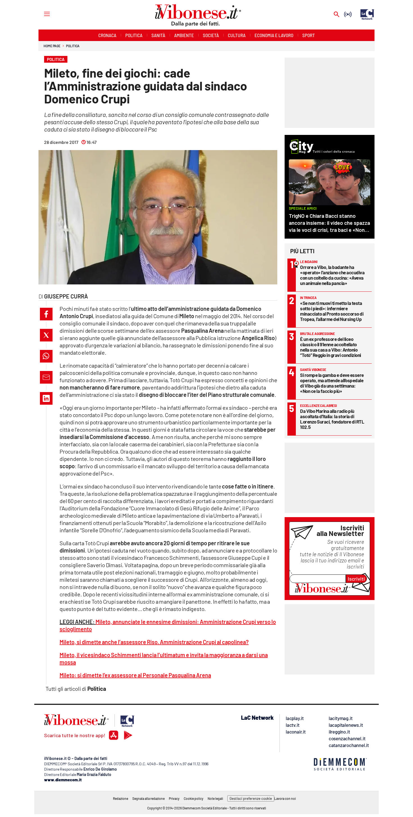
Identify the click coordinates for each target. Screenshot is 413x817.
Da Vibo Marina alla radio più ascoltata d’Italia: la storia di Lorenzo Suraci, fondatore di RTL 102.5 (332, 419)
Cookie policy (193, 798)
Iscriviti (356, 579)
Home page (52, 46)
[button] (46, 314)
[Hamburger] (41, 13)
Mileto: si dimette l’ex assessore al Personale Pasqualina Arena (135, 675)
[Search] (336, 15)
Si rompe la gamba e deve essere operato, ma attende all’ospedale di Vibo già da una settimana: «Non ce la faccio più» (332, 383)
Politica (73, 46)
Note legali (215, 798)
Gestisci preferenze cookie (251, 798)
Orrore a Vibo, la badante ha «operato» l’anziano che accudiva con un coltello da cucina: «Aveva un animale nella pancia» (332, 275)
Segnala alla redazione (148, 798)
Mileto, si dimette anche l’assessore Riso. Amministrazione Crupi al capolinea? (154, 642)
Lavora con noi (285, 798)
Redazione (120, 798)
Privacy (174, 798)
